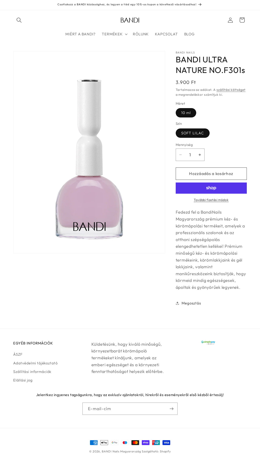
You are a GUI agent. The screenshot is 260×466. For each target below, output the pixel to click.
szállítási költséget (231, 90)
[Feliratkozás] (171, 409)
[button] (19, 20)
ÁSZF (18, 354)
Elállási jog (22, 380)
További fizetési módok (211, 200)
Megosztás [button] (191, 303)
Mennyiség (184, 144)
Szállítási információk (32, 371)
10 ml (186, 112)
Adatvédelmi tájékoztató (35, 363)
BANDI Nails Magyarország (121, 451)
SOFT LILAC (192, 133)
